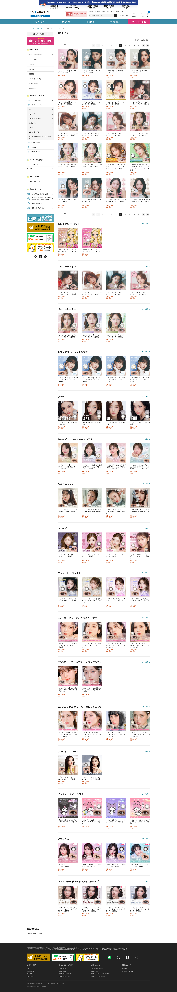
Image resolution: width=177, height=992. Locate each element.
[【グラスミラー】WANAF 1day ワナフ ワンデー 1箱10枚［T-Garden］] (116, 59)
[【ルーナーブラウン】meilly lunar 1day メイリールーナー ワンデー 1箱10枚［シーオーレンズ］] (140, 121)
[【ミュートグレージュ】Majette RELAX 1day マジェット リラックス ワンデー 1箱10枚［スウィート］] (92, 587)
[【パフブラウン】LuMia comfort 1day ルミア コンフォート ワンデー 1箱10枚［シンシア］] (68, 498)
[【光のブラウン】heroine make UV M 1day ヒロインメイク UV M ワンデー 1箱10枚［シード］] (68, 238)
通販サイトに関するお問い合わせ (100, 973)
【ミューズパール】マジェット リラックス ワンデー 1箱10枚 (140, 600)
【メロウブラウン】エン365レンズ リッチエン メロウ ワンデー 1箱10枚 (67, 690)
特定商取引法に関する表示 (34, 984)
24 (116, 45)
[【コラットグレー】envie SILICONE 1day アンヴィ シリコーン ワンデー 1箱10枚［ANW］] (92, 765)
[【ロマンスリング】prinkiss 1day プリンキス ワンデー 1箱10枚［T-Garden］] (140, 853)
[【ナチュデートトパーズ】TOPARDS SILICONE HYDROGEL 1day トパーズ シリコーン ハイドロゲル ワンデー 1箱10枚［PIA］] (92, 453)
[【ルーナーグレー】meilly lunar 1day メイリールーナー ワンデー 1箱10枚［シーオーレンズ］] (68, 153)
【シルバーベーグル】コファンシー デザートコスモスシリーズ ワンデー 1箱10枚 (91, 909)
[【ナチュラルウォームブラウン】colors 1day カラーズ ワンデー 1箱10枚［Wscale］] (140, 542)
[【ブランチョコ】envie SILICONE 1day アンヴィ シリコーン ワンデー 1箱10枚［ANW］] (68, 765)
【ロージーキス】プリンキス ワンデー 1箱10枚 (67, 865)
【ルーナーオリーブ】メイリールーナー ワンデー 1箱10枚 (92, 165)
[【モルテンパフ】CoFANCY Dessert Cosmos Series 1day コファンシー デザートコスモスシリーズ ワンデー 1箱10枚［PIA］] (68, 895)
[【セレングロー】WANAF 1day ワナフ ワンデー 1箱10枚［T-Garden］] (140, 59)
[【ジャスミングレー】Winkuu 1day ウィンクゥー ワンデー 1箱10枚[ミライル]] (92, 90)
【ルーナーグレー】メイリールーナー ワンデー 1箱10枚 (67, 165)
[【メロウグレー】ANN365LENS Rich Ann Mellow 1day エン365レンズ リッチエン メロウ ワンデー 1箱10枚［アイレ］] (92, 676)
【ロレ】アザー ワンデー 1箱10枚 (91, 423)
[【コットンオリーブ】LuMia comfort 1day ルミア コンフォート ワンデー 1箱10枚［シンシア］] (116, 498)
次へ (143, 45)
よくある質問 (94, 971)
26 (125, 45)
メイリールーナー (67, 309)
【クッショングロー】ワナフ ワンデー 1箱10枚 (91, 72)
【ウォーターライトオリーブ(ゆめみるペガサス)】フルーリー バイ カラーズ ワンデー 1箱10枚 (140, 167)
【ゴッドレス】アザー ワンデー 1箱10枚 (67, 423)
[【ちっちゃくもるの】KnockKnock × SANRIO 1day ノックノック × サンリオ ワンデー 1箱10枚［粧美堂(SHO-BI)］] (140, 808)
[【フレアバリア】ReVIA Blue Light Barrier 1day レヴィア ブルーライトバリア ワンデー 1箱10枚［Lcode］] (140, 366)
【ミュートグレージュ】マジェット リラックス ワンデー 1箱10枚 (92, 601)
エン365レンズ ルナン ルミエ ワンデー (77, 617)
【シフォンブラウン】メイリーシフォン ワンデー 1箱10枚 (139, 103)
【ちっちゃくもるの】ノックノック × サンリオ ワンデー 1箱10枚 (140, 822)
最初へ (93, 45)
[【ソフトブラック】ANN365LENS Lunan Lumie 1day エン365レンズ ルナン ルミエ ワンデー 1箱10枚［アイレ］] (92, 632)
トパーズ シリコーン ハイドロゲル (75, 439)
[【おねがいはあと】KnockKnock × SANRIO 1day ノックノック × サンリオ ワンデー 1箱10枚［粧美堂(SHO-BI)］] (92, 808)
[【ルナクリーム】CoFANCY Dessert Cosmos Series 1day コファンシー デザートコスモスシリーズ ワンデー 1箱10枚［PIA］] (116, 895)
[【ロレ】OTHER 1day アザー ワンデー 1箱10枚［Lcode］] (92, 411)
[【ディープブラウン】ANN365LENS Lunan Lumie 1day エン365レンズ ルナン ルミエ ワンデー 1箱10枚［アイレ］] (68, 632)
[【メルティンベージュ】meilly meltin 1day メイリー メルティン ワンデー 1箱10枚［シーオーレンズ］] (140, 188)
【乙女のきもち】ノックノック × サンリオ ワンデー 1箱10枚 (68, 821)
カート (147, 14)
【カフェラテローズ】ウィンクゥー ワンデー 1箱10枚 (116, 103)
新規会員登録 (30, 971)
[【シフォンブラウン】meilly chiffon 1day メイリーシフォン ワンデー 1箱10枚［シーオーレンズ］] (140, 90)
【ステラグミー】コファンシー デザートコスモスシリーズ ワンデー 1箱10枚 (139, 909)
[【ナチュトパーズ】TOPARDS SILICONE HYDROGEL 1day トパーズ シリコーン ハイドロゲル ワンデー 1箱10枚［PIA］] (68, 453)
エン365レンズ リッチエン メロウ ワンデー (80, 662)
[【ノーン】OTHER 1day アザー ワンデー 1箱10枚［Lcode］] (140, 411)
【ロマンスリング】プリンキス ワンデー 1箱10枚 (139, 865)
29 (139, 45)
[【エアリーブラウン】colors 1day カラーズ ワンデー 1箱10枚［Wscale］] (116, 542)
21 (102, 45)
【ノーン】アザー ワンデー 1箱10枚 (140, 423)
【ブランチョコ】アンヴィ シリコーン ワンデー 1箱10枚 (67, 778)
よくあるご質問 (115, 11)
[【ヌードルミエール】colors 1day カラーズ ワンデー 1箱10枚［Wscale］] (92, 542)
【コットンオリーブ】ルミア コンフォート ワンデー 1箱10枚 (115, 511)
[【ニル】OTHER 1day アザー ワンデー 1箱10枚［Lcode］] (116, 411)
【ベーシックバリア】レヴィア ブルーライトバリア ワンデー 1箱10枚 (68, 379)
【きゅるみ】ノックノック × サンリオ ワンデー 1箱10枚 (115, 821)
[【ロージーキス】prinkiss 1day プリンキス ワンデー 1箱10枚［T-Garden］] (68, 853)
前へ (98, 45)
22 (107, 45)
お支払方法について (64, 976)
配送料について (63, 971)
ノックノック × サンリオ (70, 794)
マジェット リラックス (69, 573)
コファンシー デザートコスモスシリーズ (78, 881)
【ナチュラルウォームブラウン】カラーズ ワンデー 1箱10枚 (139, 556)
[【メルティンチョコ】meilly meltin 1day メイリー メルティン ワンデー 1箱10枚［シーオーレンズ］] (116, 188)
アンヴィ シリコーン (68, 751)
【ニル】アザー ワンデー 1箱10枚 (115, 423)
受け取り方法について (65, 973)
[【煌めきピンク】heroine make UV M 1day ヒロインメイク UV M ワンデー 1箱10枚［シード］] (92, 238)
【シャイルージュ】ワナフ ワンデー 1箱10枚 (67, 72)
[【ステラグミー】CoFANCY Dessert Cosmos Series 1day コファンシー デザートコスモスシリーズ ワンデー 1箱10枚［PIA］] (140, 895)
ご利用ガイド (105, 11)
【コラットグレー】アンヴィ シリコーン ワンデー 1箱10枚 (91, 778)
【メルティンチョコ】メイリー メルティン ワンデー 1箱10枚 (116, 200)
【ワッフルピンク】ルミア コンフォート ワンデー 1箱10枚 (139, 510)
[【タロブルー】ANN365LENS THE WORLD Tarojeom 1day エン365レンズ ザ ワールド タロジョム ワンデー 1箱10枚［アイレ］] (116, 721)
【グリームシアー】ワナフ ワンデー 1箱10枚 (67, 200)
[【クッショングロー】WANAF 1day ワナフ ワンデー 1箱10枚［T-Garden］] (92, 59)
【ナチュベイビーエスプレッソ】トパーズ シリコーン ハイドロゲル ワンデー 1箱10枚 (139, 467)
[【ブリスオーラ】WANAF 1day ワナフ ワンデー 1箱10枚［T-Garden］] (92, 188)
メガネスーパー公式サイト (129, 971)
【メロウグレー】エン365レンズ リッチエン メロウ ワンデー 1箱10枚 (92, 690)
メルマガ (91, 11)
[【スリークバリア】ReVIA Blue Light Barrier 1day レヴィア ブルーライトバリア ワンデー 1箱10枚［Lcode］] (92, 366)
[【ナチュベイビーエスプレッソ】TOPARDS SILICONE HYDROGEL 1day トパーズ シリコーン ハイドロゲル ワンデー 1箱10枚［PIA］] (140, 453)
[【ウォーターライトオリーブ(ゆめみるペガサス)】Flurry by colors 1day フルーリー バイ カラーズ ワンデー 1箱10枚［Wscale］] (140, 153)
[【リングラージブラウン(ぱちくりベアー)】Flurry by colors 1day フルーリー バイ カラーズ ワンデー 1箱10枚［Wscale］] (116, 153)
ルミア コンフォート (68, 483)
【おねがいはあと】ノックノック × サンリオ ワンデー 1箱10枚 (92, 822)
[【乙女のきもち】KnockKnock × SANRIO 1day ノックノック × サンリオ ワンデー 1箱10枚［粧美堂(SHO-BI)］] (68, 808)
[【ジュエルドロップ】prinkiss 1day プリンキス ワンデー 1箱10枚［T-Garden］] (92, 853)
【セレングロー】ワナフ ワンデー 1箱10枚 (139, 72)
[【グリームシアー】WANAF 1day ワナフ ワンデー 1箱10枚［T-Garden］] (68, 188)
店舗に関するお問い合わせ (98, 976)
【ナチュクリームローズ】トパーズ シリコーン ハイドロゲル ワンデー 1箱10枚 (116, 467)
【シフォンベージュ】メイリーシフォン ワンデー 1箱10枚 (68, 134)
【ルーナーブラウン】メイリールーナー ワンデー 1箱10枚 (140, 134)
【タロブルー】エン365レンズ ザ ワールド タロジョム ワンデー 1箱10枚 (116, 734)
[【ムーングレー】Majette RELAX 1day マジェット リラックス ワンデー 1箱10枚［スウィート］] (68, 587)
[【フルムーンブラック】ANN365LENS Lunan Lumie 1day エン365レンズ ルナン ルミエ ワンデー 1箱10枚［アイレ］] (140, 632)
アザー (61, 396)
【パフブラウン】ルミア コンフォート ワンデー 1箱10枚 (67, 510)
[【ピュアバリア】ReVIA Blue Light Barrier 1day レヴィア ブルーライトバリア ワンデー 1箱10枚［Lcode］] (116, 366)
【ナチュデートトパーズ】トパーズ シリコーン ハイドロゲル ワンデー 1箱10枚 (92, 467)
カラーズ (62, 528)
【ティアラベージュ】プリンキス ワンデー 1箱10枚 (116, 865)
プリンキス (63, 838)
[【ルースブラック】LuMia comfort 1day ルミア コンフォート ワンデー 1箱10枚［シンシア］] (92, 498)
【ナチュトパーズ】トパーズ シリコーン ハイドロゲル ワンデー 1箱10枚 (67, 467)
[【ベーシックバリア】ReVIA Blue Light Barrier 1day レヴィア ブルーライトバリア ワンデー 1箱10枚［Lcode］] (68, 366)
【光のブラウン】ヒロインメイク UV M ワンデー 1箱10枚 (67, 250)
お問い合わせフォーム (97, 968)
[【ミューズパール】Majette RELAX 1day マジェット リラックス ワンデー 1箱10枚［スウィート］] (140, 587)
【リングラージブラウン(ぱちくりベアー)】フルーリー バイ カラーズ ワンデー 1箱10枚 (115, 166)
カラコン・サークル (51, 29)
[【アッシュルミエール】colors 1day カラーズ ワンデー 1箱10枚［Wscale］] (68, 542)
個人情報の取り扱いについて (56, 984)
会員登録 (134, 16)
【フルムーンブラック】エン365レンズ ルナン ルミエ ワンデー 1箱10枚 (139, 645)
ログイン (29, 968)
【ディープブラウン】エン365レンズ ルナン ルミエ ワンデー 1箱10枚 (67, 645)
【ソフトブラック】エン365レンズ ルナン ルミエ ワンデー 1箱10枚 (92, 645)
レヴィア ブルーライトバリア (73, 351)
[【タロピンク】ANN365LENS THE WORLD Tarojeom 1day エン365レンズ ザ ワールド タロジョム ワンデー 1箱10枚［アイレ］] (92, 721)
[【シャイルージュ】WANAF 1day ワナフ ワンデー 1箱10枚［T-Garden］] (68, 59)
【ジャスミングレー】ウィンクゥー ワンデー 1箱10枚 (92, 103)
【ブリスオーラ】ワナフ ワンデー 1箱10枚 (91, 200)
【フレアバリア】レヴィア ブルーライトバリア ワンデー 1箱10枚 (139, 379)
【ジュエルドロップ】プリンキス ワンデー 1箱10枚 (92, 865)
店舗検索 (97, 11)
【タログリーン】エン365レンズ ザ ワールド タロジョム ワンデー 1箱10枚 (140, 734)
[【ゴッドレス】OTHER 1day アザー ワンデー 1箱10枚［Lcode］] (68, 411)
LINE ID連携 (30, 976)
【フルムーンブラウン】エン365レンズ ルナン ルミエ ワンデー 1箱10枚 (115, 645)
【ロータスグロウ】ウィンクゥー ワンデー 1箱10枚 (67, 103)
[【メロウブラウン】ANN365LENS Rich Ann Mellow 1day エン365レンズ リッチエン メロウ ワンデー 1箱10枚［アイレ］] (68, 676)
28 (134, 45)
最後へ (147, 45)
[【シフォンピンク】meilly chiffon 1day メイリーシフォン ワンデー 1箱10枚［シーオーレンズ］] (116, 121)
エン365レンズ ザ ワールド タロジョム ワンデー (82, 706)
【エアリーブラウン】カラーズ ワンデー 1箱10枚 (116, 555)
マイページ (141, 16)
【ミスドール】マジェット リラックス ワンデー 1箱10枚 (115, 600)
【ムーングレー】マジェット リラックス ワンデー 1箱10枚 (67, 600)
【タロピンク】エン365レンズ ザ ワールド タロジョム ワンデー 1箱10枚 (92, 734)
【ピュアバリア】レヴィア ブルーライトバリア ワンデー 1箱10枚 (115, 379)
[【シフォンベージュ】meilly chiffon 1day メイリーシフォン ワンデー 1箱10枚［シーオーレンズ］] (68, 121)
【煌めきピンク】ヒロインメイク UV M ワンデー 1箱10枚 (91, 250)
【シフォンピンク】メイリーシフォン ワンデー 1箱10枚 (115, 134)
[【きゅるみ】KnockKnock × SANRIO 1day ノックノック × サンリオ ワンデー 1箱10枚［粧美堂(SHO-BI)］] (116, 808)
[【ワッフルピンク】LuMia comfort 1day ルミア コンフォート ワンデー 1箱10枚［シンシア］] (140, 498)
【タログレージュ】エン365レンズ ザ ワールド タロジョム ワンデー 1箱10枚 (68, 734)
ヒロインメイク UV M (69, 223)
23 (111, 45)
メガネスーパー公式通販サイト (35, 29)
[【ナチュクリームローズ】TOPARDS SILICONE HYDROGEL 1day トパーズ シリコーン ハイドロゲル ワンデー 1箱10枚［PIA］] (116, 453)
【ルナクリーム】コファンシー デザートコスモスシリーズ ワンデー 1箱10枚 (115, 909)
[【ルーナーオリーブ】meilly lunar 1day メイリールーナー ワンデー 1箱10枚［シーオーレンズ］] (92, 153)
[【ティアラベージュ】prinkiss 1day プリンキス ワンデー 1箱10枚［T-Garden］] (116, 853)
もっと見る (145, 223)
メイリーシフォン (67, 266)
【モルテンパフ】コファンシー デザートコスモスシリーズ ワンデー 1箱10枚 (67, 909)
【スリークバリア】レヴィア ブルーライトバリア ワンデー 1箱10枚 (91, 379)
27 (129, 45)
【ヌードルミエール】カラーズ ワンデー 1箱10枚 (92, 555)
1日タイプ (61, 29)
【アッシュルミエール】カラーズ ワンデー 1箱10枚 (67, 555)
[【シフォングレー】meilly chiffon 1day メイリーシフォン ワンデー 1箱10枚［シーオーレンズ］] (92, 121)
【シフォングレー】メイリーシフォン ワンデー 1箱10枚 (91, 134)
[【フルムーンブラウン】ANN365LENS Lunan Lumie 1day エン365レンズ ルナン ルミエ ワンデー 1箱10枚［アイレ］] (116, 632)
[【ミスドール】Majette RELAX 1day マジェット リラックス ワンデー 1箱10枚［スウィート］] (116, 587)
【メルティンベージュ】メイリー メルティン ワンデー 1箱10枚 (140, 201)
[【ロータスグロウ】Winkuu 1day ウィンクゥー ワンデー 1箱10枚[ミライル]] (68, 90)
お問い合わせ (124, 11)
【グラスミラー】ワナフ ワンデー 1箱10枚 (115, 72)
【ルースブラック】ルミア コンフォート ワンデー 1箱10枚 (91, 510)
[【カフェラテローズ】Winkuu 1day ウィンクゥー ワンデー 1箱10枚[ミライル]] (116, 90)
